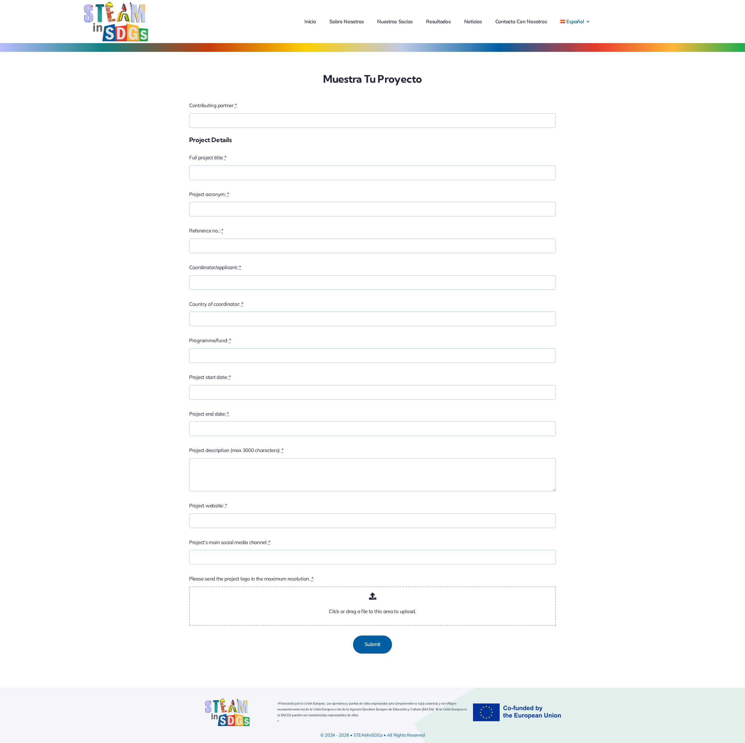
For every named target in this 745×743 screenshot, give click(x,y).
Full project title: (208, 157)
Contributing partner (213, 105)
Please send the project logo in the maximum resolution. (251, 579)
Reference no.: (206, 230)
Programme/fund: (210, 340)
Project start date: (210, 377)
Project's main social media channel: (230, 542)
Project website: (208, 505)
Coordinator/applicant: (215, 267)
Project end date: (209, 414)
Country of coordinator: (216, 304)
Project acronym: (209, 194)
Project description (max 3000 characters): (236, 450)
